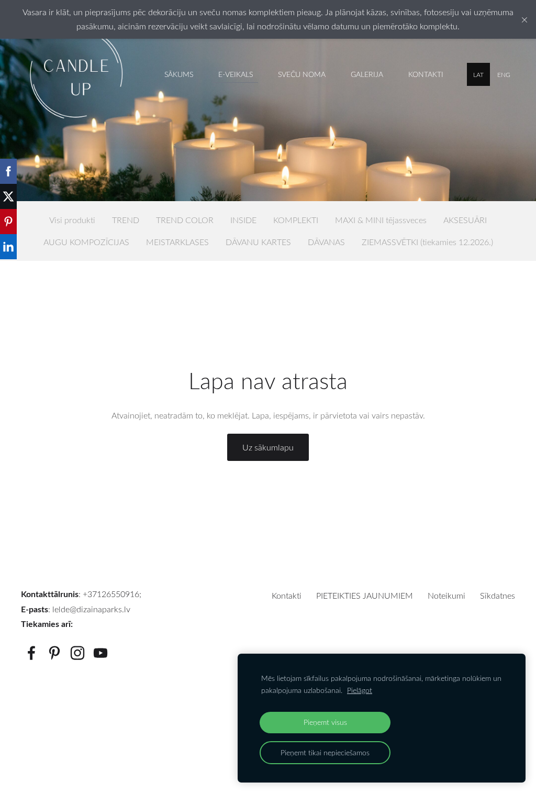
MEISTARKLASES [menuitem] (177, 242)
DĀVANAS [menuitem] (326, 242)
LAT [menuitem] (478, 74)
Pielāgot (359, 690)
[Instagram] (77, 653)
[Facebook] (31, 653)
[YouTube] (100, 653)
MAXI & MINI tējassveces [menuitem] (381, 220)
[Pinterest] (54, 653)
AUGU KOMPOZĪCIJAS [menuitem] (86, 242)
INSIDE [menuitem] (243, 220)
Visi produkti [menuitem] (72, 220)
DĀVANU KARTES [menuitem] (258, 242)
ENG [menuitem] (503, 74)
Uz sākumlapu (268, 447)
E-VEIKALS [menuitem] (235, 74)
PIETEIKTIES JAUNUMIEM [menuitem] (364, 595)
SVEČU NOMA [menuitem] (302, 74)
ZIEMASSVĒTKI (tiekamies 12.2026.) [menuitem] (427, 242)
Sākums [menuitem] (178, 74)
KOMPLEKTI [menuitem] (295, 220)
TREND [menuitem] (125, 220)
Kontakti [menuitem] (425, 74)
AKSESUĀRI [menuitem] (465, 220)
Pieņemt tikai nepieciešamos (325, 752)
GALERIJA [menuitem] (367, 74)
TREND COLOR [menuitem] (185, 220)
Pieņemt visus (325, 722)
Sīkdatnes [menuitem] (497, 595)
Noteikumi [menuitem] (446, 595)
